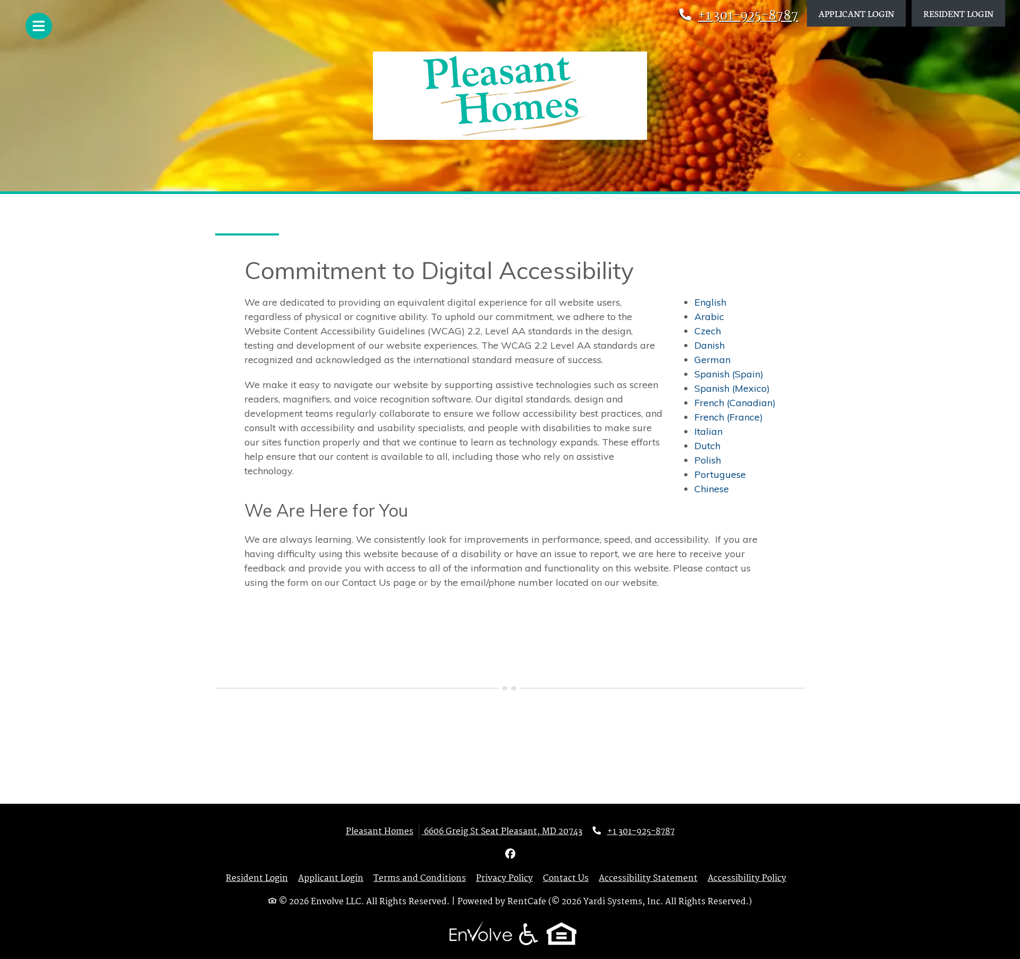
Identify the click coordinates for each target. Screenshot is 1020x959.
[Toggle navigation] (39, 26)
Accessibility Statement (648, 879)
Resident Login (964, 12)
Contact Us (566, 879)
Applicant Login (862, 12)
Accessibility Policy (747, 879)
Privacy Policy (504, 879)
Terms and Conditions (419, 879)
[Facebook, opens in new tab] (510, 854)
